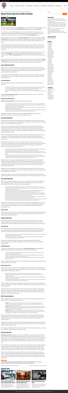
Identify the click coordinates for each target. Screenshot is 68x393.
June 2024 (50, 74)
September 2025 (51, 56)
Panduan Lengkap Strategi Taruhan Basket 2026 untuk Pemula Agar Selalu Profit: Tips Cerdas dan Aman (57, 26)
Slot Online (17, 5)
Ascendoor (42, 391)
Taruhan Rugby (36, 5)
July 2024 (49, 73)
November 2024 (51, 68)
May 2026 (49, 46)
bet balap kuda (14, 361)
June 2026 (50, 45)
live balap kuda (26, 361)
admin (7, 16)
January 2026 (50, 51)
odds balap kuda (33, 361)
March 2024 (50, 78)
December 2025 (51, 52)
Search (49, 11)
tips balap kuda (31, 363)
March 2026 (50, 49)
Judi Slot (12, 5)
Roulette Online (50, 91)
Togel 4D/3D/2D (44, 5)
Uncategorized (58, 5)
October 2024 (50, 69)
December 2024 (51, 67)
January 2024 (50, 80)
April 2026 (50, 47)
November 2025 (51, 54)
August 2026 (50, 43)
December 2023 (51, 82)
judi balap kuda (20, 361)
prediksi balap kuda (9, 363)
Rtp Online (22, 5)
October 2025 (50, 55)
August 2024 (50, 72)
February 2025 (50, 65)
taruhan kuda (25, 363)
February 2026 (50, 50)
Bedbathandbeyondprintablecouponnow (28, 391)
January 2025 (50, 66)
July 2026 (49, 44)
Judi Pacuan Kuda (28, 5)
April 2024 (50, 77)
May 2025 (49, 61)
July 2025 (49, 58)
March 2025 (50, 63)
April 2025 (50, 62)
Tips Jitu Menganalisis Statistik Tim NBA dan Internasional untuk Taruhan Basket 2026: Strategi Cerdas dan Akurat (57, 20)
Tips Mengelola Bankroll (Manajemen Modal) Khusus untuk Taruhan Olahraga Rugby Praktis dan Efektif (57, 32)
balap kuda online (7, 361)
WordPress (50, 391)
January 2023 (50, 83)
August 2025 (50, 57)
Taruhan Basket (51, 5)
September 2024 (51, 71)
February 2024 (50, 79)
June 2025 (50, 60)
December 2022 (51, 84)
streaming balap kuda (18, 363)
